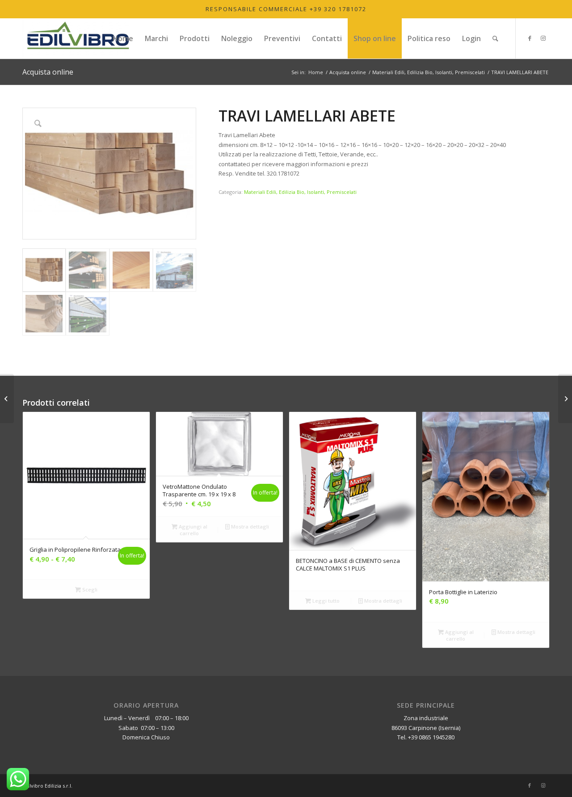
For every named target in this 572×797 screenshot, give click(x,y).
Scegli (89, 589)
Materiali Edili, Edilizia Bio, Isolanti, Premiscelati (300, 192)
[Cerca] (495, 38)
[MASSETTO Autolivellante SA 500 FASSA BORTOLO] (565, 398)
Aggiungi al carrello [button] (192, 530)
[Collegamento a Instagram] (543, 38)
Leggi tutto (325, 600)
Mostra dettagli (249, 526)
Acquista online (47, 72)
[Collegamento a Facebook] (529, 38)
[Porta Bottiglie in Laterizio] (7, 398)
